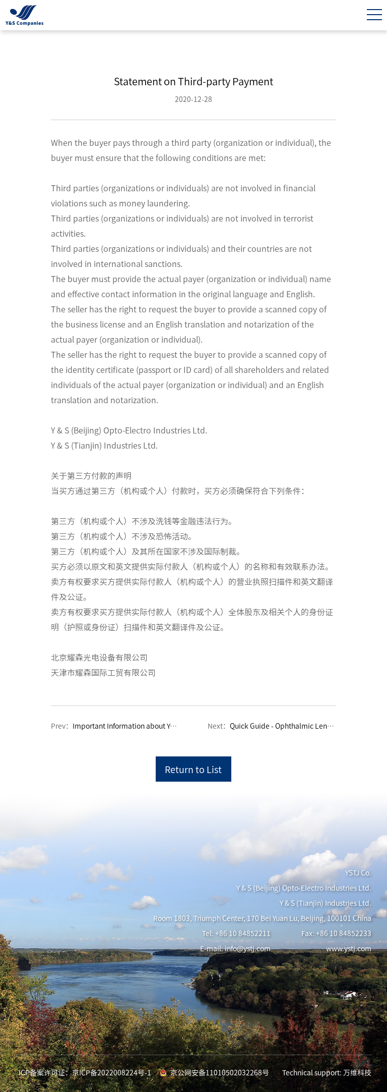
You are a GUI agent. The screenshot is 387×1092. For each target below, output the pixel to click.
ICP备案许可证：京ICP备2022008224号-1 (85, 1072)
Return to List (193, 769)
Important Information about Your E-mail (138, 726)
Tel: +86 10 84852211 (236, 933)
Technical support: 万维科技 (326, 1072)
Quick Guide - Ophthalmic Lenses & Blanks (298, 726)
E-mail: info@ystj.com (235, 948)
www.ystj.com (348, 948)
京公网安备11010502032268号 (219, 1072)
